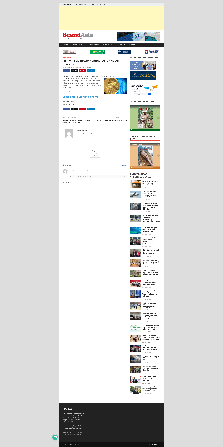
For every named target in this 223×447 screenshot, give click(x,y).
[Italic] (73, 176)
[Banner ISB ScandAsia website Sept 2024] (138, 40)
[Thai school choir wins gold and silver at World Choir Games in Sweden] (135, 260)
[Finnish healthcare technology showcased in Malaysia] (135, 367)
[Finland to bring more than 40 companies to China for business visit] (135, 281)
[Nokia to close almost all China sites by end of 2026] (135, 356)
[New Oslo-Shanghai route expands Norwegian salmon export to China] (135, 192)
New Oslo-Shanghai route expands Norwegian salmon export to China (149, 194)
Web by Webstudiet (154, 444)
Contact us (102, 4)
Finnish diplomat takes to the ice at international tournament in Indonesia (151, 218)
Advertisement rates (93, 4)
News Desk (77, 67)
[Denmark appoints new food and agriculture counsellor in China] (135, 387)
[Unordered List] (83, 176)
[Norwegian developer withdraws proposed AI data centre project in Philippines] (135, 204)
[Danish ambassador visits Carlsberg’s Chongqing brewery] (135, 303)
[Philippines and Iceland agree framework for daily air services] (135, 250)
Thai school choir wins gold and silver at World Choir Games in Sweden (150, 262)
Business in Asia (77, 44)
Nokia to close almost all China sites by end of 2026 (151, 358)
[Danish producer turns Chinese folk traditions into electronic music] (135, 346)
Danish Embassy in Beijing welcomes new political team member (150, 272)
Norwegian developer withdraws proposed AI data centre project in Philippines (150, 206)
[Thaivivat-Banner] (97, 53)
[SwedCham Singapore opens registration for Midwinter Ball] (135, 228)
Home (75, 4)
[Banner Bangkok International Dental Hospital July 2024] (143, 69)
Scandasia (76, 444)
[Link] (90, 176)
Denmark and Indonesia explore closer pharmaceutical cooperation (150, 240)
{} (92, 176)
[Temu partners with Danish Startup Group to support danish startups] (135, 336)
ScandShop (121, 44)
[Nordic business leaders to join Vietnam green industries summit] (135, 326)
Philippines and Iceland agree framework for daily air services (150, 252)
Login (124, 165)
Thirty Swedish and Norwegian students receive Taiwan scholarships (149, 316)
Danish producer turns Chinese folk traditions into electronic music (150, 347)
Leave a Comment (87, 67)
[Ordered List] (80, 176)
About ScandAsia (82, 4)
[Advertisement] (111, 18)
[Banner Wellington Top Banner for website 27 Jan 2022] (69, 53)
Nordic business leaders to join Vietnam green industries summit (150, 327)
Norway (69, 57)
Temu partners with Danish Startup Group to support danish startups (151, 337)
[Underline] (75, 176)
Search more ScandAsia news (80, 96)
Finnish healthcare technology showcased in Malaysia (151, 368)
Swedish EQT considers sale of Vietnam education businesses (150, 183)
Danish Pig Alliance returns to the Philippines (149, 378)
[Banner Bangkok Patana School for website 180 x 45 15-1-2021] (124, 53)
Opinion (132, 44)
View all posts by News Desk (85, 134)
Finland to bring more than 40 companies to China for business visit (150, 282)
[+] (95, 176)
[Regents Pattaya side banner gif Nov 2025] (143, 79)
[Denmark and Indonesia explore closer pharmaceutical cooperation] (135, 238)
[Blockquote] (85, 176)
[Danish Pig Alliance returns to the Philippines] (135, 377)
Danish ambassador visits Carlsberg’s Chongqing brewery (149, 305)
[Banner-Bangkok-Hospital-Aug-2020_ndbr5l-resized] (152, 53)
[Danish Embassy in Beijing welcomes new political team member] (135, 271)
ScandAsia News (93, 44)
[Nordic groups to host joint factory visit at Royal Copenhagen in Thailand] (135, 291)
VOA (69, 92)
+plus (64, 57)
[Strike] (78, 176)
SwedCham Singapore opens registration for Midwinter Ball (150, 229)
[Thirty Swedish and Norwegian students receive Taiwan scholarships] (135, 313)
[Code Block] (88, 176)
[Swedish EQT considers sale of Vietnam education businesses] (135, 181)
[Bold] (71, 176)
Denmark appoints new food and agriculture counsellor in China (150, 389)
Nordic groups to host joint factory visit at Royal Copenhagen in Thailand (149, 293)
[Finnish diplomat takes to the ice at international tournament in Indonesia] (135, 216)
